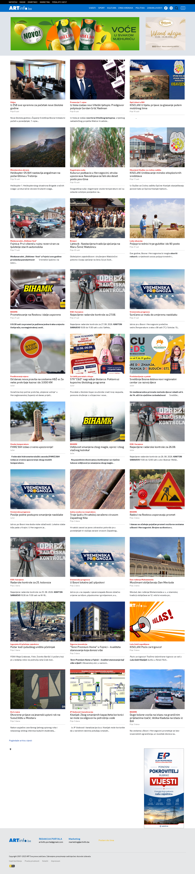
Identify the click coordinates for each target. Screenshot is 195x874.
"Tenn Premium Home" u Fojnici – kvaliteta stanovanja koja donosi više (95, 648)
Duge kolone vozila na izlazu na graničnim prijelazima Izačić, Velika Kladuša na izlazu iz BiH (156, 718)
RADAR (22, 2)
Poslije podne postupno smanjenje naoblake (36, 514)
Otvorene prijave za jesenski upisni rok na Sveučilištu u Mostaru (35, 716)
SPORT (101, 8)
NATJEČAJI (13, 2)
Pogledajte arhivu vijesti (20, 740)
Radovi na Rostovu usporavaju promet (152, 514)
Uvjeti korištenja (15, 861)
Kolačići (45, 861)
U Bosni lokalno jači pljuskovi (87, 582)
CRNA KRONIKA (125, 8)
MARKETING (45, 2)
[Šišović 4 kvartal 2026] (165, 33)
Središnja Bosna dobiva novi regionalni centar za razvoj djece (153, 380)
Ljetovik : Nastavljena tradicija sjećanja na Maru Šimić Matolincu (95, 245)
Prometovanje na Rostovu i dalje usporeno (35, 314)
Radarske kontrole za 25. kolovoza (30, 582)
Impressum (55, 861)
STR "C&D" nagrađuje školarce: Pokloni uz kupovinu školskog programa (94, 380)
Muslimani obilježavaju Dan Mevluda (152, 582)
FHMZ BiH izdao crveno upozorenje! (31, 446)
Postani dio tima (106, 840)
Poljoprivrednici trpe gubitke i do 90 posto (155, 243)
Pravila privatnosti (32, 861)
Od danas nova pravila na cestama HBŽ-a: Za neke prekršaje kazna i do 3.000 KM (37, 380)
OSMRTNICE (33, 2)
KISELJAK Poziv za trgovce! (146, 646)
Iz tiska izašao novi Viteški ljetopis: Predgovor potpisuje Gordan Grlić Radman (97, 106)
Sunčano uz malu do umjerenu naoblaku (153, 314)
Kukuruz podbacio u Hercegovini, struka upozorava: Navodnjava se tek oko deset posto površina (94, 176)
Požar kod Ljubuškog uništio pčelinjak (32, 646)
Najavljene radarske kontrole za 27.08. (93, 314)
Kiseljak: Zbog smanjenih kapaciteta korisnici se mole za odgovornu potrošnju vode (97, 716)
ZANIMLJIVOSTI (154, 8)
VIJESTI (92, 8)
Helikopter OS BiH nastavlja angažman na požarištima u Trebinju (35, 174)
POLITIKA (140, 8)
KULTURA (111, 8)
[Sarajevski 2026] (75, 33)
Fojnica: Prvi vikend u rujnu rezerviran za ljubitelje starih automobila (34, 245)
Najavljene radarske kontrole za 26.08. (153, 446)
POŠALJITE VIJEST (59, 2)
